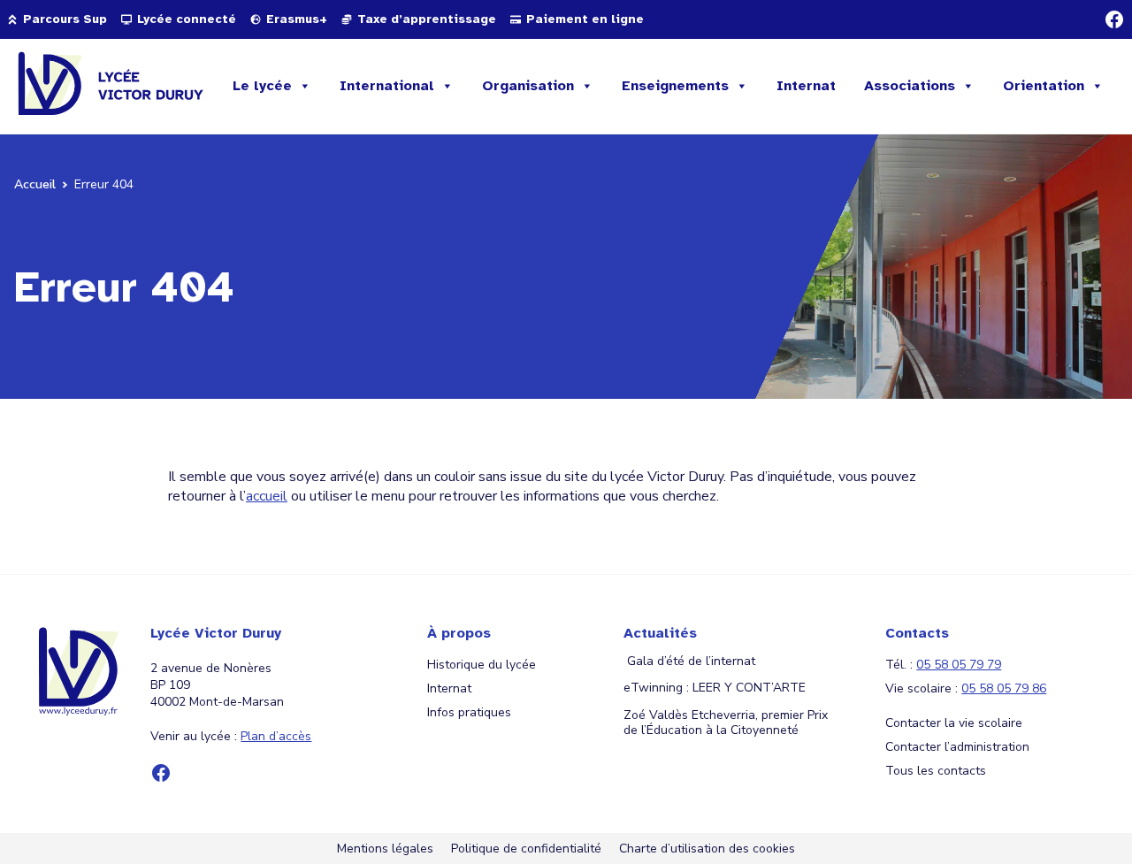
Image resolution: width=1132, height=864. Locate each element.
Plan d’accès (276, 736)
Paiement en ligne (585, 19)
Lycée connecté (186, 19)
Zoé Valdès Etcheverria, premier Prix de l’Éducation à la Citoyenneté (725, 723)
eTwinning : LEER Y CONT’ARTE (714, 688)
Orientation (1043, 86)
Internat (806, 86)
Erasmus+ (296, 19)
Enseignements (675, 86)
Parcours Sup (65, 19)
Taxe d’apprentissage (426, 19)
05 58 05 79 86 (1003, 688)
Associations (909, 86)
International (387, 86)
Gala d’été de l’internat (689, 661)
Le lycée (262, 86)
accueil (266, 496)
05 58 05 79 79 (958, 664)
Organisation (528, 86)
